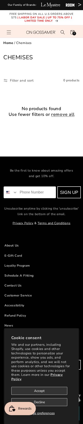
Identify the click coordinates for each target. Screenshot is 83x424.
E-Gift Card (13, 256)
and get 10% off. (41, 176)
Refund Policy (15, 315)
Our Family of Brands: (22, 5)
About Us (11, 245)
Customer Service (18, 295)
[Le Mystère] (50, 5)
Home (8, 43)
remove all (62, 114)
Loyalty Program (17, 266)
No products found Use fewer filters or (42, 111)
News (8, 325)
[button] (9, 32)
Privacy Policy (23, 223)
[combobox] (11, 192)
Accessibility (14, 305)
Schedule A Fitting (19, 275)
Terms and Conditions (54, 223)
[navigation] (41, 43)
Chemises (24, 43)
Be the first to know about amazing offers (41, 170)
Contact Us (13, 285)
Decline (39, 402)
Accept (39, 391)
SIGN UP (69, 192)
